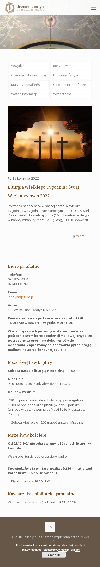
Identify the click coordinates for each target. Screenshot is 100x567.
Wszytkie (18, 66)
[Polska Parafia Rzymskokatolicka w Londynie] (24, 7)
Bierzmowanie (63, 66)
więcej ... (82, 236)
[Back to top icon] (50, 527)
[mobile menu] (93, 7)
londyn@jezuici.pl (21, 297)
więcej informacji (69, 549)
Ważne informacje (24, 94)
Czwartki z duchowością (28, 75)
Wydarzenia (62, 94)
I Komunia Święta (65, 75)
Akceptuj (53, 555)
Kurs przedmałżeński (26, 84)
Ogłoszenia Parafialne (69, 84)
